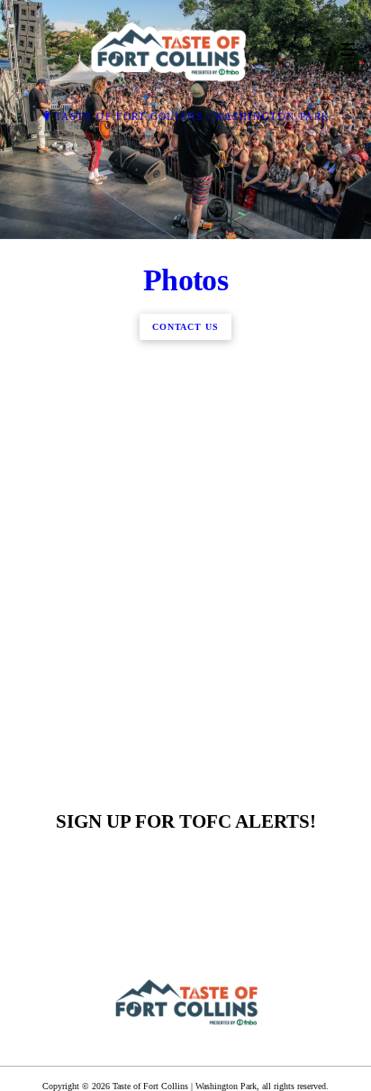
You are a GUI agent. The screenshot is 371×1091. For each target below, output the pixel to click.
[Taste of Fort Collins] (167, 50)
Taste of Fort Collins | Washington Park (192, 116)
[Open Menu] (349, 50)
